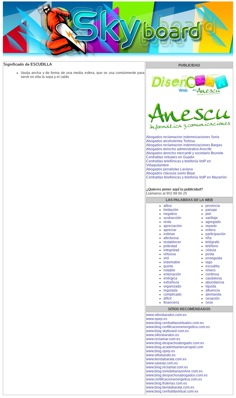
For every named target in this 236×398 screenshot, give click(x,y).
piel (208, 214)
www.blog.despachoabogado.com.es (175, 343)
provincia (212, 206)
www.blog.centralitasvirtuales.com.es (175, 323)
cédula (210, 250)
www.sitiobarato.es (161, 355)
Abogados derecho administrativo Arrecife (179, 149)
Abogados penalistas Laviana (169, 169)
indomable (171, 262)
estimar (169, 234)
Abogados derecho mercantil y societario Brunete (184, 153)
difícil (167, 298)
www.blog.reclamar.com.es (167, 367)
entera (210, 230)
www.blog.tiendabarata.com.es (170, 387)
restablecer (172, 242)
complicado (172, 294)
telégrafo (212, 242)
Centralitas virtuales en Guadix (170, 157)
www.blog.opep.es (160, 351)
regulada (170, 290)
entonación (172, 274)
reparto (211, 226)
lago (208, 262)
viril (166, 258)
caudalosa (213, 278)
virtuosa (169, 254)
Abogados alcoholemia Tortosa (170, 141)
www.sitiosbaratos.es (162, 335)
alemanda (213, 294)
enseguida (213, 258)
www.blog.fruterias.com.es (166, 383)
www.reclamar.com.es (163, 339)
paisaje (211, 210)
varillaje (211, 218)
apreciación (172, 226)
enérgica (170, 278)
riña (208, 238)
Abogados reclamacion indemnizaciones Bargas (184, 145)
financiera (171, 302)
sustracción (172, 218)
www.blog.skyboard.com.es (167, 331)
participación (215, 234)
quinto (168, 266)
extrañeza (171, 282)
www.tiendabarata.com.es (166, 359)
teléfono (211, 246)
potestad (170, 246)
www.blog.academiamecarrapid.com (174, 347)
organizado (172, 286)
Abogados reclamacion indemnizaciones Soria (182, 137)
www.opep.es (156, 319)
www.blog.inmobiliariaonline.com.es (174, 371)
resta (167, 222)
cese (209, 302)
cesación (212, 298)
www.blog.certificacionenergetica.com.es (178, 327)
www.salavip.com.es (162, 363)
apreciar (169, 230)
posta (209, 254)
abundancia (214, 282)
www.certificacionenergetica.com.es (174, 379)
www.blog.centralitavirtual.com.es (172, 391)
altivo (167, 206)
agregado (213, 222)
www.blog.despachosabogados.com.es (177, 375)
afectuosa (171, 238)
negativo (170, 214)
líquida (210, 286)
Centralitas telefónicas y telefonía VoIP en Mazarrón (186, 177)
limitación (170, 210)
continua (212, 274)
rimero (210, 270)
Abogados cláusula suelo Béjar (170, 173)
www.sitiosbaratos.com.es (166, 315)
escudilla (212, 266)
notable (169, 270)
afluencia (212, 290)
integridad (171, 250)
